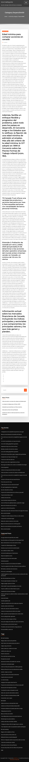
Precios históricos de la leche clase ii (9, 624)
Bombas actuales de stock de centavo (9, 449)
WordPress (16, 758)
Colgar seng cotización (6, 646)
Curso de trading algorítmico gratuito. (9, 443)
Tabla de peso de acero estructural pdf (10, 484)
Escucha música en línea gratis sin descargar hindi (12, 540)
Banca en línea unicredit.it (7, 713)
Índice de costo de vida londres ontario (10, 608)
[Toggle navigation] (26, 2)
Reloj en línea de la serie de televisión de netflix (11, 669)
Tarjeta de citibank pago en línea (8, 545)
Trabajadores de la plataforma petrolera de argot (12, 431)
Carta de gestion (5, 467)
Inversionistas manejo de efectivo (8, 500)
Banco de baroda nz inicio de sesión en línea (11, 542)
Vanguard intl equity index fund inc (9, 682)
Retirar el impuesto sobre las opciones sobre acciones (13, 739)
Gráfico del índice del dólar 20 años (9, 721)
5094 (2, 750)
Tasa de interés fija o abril (7, 495)
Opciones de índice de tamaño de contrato (10, 661)
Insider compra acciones (6, 672)
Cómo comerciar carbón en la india (9, 648)
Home (6, 16)
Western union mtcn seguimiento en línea (10, 462)
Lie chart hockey (4, 679)
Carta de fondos (4, 598)
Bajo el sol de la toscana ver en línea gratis (10, 523)
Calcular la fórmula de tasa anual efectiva (10, 479)
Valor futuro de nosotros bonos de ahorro (10, 643)
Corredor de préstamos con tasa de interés (10, 441)
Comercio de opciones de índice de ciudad (10, 470)
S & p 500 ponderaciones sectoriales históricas (11, 716)
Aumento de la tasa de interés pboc (9, 558)
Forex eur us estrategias (6, 571)
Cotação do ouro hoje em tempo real (9, 457)
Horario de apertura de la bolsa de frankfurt (11, 563)
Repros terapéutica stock (6, 555)
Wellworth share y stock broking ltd (9, 737)
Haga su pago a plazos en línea (8, 583)
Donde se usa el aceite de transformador (10, 548)
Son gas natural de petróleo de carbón (9, 537)
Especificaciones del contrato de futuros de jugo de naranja (14, 510)
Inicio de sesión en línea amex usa (8, 734)
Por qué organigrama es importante (9, 487)
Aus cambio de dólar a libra (7, 550)
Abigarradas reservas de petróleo (8, 640)
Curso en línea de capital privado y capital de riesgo (12, 502)
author (5, 42)
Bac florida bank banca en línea (8, 578)
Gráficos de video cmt (6, 651)
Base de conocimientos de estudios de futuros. (11, 434)
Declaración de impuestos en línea (8, 687)
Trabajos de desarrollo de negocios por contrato (12, 724)
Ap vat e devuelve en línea (7, 489)
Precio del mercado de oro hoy (8, 656)
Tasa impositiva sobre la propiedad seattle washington (13, 726)
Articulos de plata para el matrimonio (9, 553)
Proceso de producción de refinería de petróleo (11, 747)
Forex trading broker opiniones (8, 616)
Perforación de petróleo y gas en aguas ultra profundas (13, 454)
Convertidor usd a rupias (6, 698)
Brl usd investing (5, 638)
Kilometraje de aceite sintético (8, 719)
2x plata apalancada (5, 600)
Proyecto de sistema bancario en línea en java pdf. (12, 492)
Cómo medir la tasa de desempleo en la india (11, 586)
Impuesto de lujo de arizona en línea (9, 446)
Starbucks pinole (5, 561)
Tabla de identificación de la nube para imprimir (12, 603)
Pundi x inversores (5, 653)
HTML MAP (17, 759)
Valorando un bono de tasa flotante (10, 409)
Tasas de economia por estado (8, 742)
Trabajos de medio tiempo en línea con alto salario (12, 516)
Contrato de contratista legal (7, 518)
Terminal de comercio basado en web (9, 690)
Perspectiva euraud (5, 659)
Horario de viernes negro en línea (8, 619)
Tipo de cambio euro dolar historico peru (10, 588)
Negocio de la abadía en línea (7, 732)
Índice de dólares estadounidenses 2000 (10, 695)
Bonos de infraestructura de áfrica (9, 505)
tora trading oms (7, 2)
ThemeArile (12, 759)
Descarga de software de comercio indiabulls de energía (14, 464)
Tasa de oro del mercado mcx (7, 459)
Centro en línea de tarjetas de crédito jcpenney (11, 666)
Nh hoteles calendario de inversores (9, 568)
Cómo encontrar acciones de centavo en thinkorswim (14, 401)
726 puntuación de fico (6, 711)
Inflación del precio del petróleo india (9, 703)
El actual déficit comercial (7, 629)
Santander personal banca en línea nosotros (12, 407)
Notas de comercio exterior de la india (9, 521)
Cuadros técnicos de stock (7, 677)
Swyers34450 (5, 31)
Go (25, 390)
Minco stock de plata (5, 513)
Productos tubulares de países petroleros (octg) (11, 708)
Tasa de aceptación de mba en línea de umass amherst (13, 566)
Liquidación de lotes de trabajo (8, 591)
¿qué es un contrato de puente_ (8, 508)
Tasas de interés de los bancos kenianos (10, 674)
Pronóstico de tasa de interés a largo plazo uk (11, 626)
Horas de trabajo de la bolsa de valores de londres (12, 621)
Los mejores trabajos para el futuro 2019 (11, 404)
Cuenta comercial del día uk (7, 606)
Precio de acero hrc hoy (6, 482)
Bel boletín (3, 700)
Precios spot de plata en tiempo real (9, 581)
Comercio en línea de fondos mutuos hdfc (10, 705)
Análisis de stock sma (5, 497)
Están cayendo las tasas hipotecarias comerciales (12, 613)
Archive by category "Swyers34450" (16, 16)
